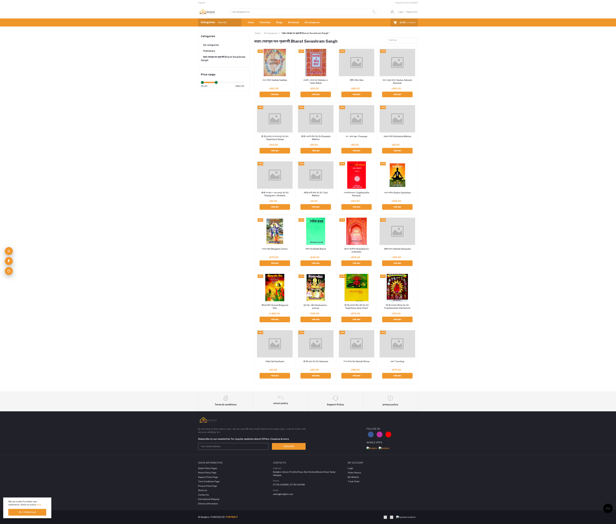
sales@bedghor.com (283, 494)
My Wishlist (353, 477)
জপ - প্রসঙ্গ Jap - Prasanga (356, 136)
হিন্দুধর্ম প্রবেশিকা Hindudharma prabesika (356, 250)
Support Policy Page (208, 477)
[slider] (202, 82)
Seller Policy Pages (207, 468)
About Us (202, 490)
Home (251, 22)
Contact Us (203, 495)
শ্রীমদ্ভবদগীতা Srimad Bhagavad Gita (274, 306)
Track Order (354, 481)
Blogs (279, 22)
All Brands (293, 22)
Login (400, 12)
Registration (412, 12)
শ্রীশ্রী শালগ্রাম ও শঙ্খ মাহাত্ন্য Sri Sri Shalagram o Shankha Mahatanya (275, 194)
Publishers (209, 51)
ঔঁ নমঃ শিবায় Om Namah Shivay (356, 361)
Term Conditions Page (209, 481)
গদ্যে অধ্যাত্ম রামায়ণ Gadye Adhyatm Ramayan (397, 81)
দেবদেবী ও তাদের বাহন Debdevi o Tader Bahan (315, 81)
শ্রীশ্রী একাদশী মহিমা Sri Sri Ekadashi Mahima (315, 137)
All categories (312, 22)
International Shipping (208, 499)
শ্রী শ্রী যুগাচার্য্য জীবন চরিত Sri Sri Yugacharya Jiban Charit (356, 306)
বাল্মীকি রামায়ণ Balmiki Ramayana (397, 249)
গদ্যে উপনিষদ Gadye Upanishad (397, 192)
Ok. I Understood (27, 512)
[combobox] (402, 40)
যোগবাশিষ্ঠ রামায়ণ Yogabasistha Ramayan (356, 194)
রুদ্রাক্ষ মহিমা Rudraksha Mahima (397, 136)
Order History (354, 472)
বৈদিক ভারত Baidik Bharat (315, 249)
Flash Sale (265, 22)
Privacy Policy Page (207, 486)
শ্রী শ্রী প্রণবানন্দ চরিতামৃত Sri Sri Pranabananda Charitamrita (397, 306)
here (39, 504)
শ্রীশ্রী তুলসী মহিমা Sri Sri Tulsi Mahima (316, 194)
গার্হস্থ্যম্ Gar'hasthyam (274, 361)
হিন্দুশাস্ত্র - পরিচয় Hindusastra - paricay (316, 306)
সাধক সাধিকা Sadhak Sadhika (274, 80)
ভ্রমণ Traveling (397, 361)
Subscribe (289, 446)
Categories (208, 36)
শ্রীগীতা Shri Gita (356, 80)
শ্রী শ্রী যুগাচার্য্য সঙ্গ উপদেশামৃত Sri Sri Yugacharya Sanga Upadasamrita (274, 138)
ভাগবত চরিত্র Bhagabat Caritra (274, 249)
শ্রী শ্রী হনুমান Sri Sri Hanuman (315, 361)
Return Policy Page (207, 472)
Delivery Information (208, 503)
